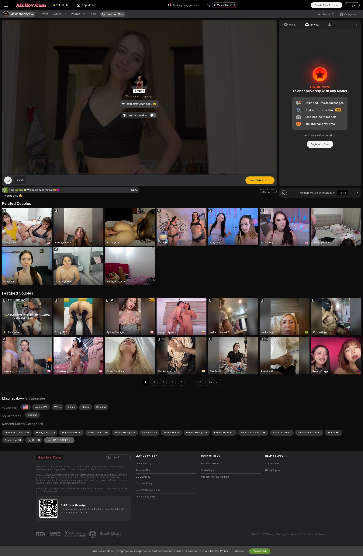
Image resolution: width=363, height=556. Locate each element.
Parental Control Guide (148, 490)
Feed (92, 14)
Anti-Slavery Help (145, 496)
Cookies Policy (144, 483)
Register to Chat (320, 144)
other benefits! (326, 135)
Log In (352, 5)
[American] (25, 407)
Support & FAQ (273, 463)
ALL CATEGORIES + (59, 440)
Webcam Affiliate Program (215, 477)
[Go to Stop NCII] (111, 534)
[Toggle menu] (6, 5)
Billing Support (273, 470)
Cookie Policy (219, 551)
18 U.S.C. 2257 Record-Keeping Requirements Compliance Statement (289, 534)
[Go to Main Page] (31, 5)
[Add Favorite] (8, 180)
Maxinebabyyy (13, 398)
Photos (78, 14)
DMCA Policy (143, 477)
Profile (44, 14)
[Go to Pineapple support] (93, 534)
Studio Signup (208, 470)
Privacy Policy (143, 463)
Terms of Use (143, 470)
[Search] (208, 5)
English (115, 457)
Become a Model (210, 463)
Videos (59, 14)
